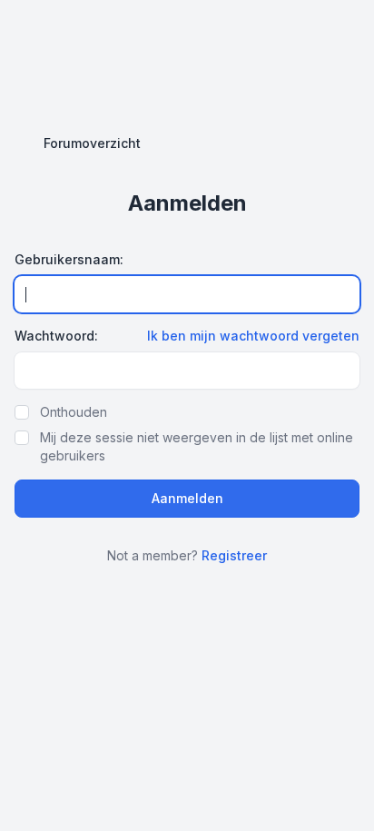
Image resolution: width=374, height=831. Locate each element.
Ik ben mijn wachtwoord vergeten (253, 335)
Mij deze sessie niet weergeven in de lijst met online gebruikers (196, 446)
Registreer (234, 555)
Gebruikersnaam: (69, 259)
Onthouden (73, 412)
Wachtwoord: (56, 335)
